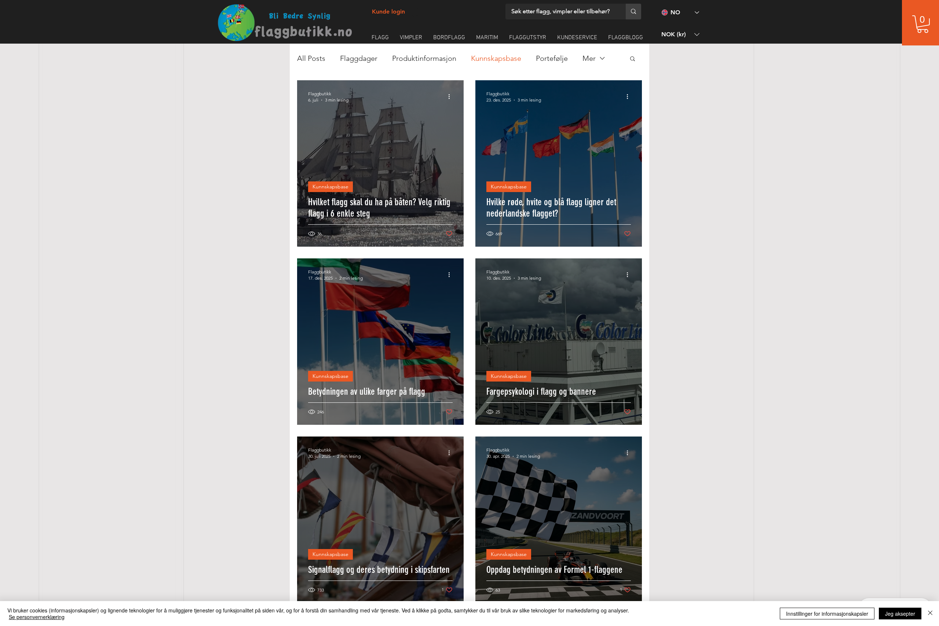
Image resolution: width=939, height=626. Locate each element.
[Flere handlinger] (451, 96)
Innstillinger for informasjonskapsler (827, 613)
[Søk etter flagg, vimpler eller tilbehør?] (633, 11)
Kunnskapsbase (496, 58)
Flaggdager (358, 58)
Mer (589, 58)
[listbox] (680, 34)
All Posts (311, 58)
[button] (922, 24)
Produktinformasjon (424, 58)
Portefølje (552, 58)
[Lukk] (930, 613)
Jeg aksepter (900, 613)
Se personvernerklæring (37, 617)
